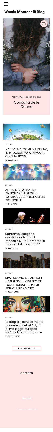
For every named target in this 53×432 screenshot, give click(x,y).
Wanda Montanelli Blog (24, 12)
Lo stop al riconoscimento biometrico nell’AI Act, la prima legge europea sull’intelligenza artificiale (24, 327)
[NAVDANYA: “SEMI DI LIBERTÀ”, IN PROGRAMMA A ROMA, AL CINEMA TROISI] (26, 132)
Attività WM (18, 97)
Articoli (9, 145)
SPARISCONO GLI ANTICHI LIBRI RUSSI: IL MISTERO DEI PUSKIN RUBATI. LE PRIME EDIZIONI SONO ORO (23, 283)
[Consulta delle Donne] (26, 58)
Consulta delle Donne (26, 104)
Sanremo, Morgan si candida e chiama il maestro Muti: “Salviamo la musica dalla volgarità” (25, 239)
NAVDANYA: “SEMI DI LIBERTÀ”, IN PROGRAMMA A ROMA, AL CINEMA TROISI (26, 152)
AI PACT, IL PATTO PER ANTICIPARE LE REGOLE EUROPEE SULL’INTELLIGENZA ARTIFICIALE (25, 195)
